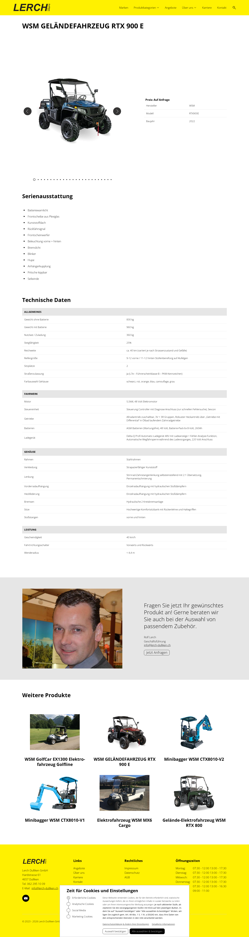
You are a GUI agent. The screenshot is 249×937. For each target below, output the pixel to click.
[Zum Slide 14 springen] (76, 179)
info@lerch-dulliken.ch (157, 645)
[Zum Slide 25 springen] (111, 179)
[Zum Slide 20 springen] (95, 179)
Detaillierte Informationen (163, 924)
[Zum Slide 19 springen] (92, 179)
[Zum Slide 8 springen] (57, 179)
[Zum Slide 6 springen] (50, 179)
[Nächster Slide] (117, 111)
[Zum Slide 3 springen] (41, 179)
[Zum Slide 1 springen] (34, 179)
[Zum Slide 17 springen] (85, 179)
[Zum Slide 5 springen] (47, 179)
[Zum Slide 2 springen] (38, 179)
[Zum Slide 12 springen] (69, 179)
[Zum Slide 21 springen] (98, 179)
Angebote (79, 868)
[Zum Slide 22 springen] (101, 179)
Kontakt (78, 882)
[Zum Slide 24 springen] (107, 179)
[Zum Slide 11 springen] (66, 179)
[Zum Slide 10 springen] (63, 179)
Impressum (131, 868)
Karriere (78, 877)
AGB (127, 877)
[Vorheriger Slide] (28, 111)
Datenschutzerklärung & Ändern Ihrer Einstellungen (126, 924)
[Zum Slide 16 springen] (82, 179)
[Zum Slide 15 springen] (79, 179)
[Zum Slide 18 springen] (88, 179)
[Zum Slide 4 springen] (44, 179)
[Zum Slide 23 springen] (104, 179)
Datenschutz (132, 873)
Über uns (79, 873)
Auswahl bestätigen (115, 931)
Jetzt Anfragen (156, 652)
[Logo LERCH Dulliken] (31, 7)
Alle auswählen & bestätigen (147, 931)
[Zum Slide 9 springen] (60, 179)
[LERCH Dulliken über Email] (25, 898)
